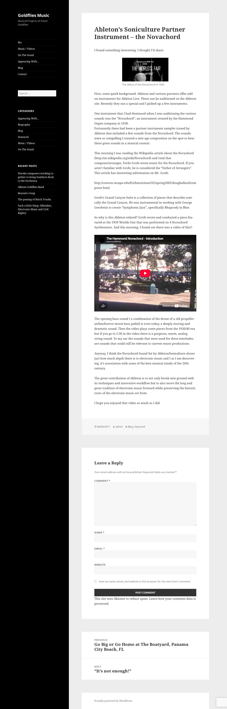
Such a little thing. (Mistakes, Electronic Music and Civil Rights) (35, 209)
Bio (20, 42)
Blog (20, 68)
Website (99, 564)
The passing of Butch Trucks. (34, 199)
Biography (24, 124)
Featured (23, 137)
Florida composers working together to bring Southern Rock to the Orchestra (36, 177)
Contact (22, 74)
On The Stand (26, 55)
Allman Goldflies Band (31, 187)
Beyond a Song (26, 193)
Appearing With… (28, 61)
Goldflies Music (33, 15)
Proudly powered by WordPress (113, 700)
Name (99, 532)
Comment (102, 481)
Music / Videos (26, 48)
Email (99, 548)
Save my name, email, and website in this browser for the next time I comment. (145, 581)
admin (119, 426)
